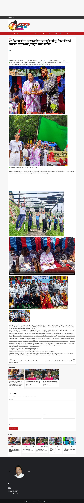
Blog (10, 38)
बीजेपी (56, 33)
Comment (11, 399)
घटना (31, 33)
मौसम (28, 33)
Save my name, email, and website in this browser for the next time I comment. (26, 424)
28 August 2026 (17, 387)
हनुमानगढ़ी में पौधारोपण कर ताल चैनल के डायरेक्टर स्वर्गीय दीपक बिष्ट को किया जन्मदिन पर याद (60, 360)
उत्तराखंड (13, 33)
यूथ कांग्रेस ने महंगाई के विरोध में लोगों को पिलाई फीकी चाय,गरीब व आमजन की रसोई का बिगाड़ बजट (33, 383)
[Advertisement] (34, 8)
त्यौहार (46, 33)
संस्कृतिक (67, 33)
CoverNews (52, 501)
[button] (9, 471)
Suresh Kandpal (12, 387)
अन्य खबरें (42, 33)
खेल (38, 33)
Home (9, 33)
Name (10, 414)
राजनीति (59, 33)
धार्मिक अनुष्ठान (51, 33)
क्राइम (22, 33)
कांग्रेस (35, 33)
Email (44, 414)
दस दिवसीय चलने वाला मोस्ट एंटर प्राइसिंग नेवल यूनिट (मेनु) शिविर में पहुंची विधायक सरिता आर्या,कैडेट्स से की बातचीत (23, 361)
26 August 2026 (34, 385)
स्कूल (25, 33)
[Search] (75, 34)
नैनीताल (18, 33)
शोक (63, 33)
